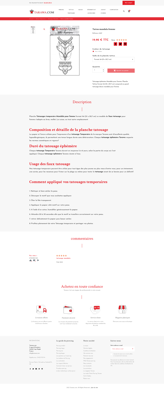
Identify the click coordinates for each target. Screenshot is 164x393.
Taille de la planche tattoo (103, 56)
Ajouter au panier (121, 70)
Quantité (96, 67)
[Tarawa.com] (41, 11)
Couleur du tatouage (101, 49)
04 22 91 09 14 (48, 2)
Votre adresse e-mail (116, 345)
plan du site (94, 387)
